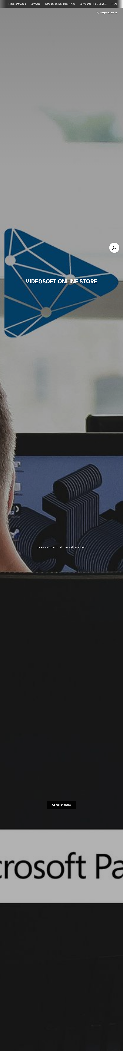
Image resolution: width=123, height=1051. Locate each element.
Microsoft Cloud (17, 3)
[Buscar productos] (114, 247)
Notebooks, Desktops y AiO (60, 3)
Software (35, 3)
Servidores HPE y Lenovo (93, 3)
